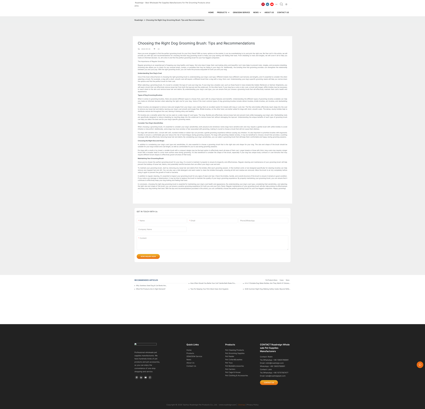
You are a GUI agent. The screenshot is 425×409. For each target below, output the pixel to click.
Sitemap (242, 405)
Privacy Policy (253, 405)
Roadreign (138, 20)
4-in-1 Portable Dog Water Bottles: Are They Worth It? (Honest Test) (268, 283)
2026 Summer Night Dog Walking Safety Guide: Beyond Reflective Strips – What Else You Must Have (268, 289)
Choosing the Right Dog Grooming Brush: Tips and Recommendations (175, 20)
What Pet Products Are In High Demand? (150, 289)
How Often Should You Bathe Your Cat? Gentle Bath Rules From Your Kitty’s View (213, 283)
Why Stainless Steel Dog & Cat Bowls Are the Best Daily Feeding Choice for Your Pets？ (151, 285)
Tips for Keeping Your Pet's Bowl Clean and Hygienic (209, 289)
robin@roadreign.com (275, 363)
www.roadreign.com (227, 405)
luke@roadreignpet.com (276, 376)
